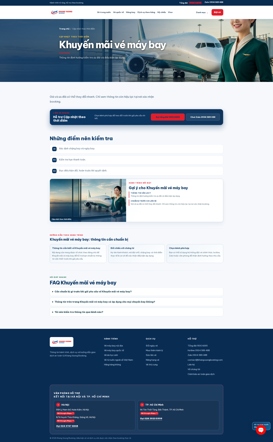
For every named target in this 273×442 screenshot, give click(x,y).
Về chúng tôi (194, 369)
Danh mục (202, 12)
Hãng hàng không (112, 364)
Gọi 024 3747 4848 (67, 426)
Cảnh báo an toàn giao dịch (201, 374)
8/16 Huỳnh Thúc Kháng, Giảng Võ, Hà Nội (75, 419)
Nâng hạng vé (152, 360)
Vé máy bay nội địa (113, 345)
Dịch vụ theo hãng (146, 12)
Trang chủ (64, 29)
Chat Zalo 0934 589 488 (202, 117)
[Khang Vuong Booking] (61, 12)
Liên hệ (191, 364)
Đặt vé (217, 12)
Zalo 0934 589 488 (214, 2)
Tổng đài (190, 2)
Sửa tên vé (151, 355)
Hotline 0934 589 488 (199, 350)
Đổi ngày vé (152, 345)
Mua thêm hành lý (154, 350)
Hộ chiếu (161, 12)
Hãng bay (130, 12)
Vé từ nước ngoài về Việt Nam (118, 360)
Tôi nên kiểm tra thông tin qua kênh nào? (79, 312)
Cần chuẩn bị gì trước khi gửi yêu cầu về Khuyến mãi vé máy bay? (93, 291)
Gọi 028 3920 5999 (151, 418)
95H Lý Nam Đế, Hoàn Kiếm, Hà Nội (72, 411)
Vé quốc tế (118, 12)
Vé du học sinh (111, 355)
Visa (170, 12)
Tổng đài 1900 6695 (198, 345)
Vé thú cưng (152, 364)
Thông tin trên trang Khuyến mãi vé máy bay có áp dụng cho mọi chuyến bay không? (105, 301)
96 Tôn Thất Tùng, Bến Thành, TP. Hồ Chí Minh (162, 411)
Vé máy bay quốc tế (114, 350)
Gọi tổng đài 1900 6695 (168, 117)
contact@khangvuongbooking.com (205, 360)
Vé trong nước (104, 12)
